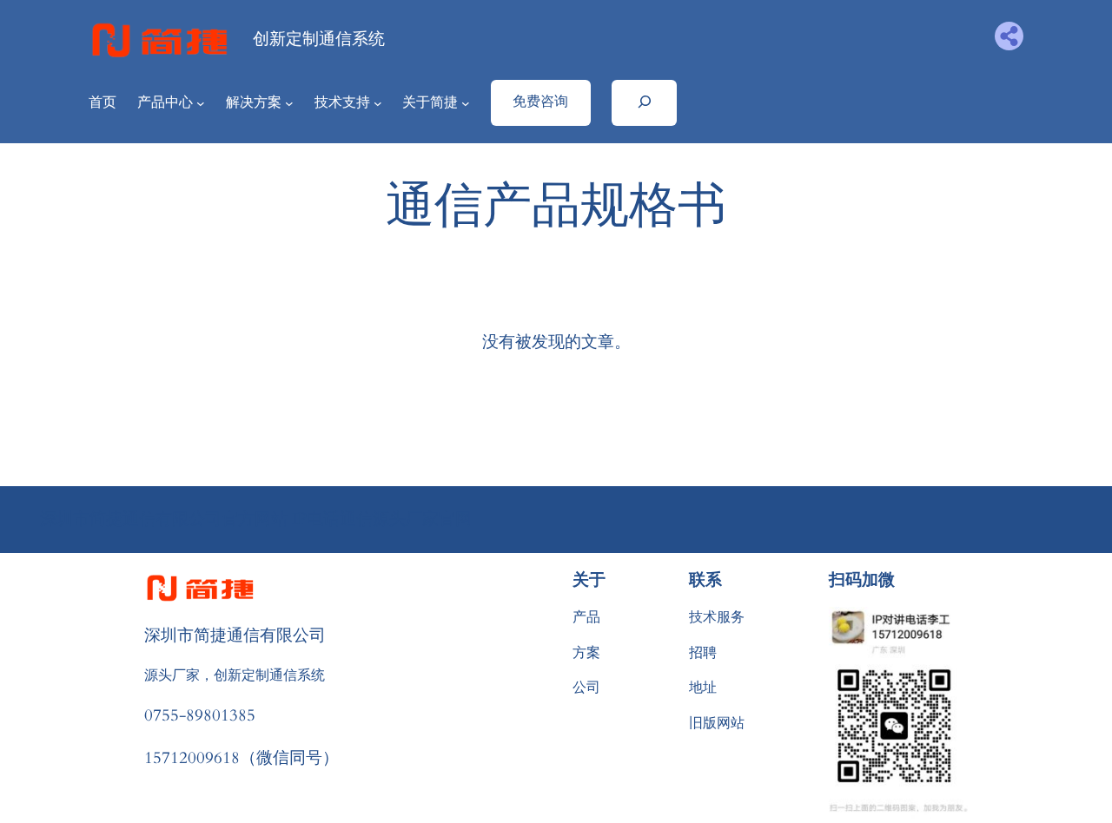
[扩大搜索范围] (644, 102)
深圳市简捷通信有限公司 (235, 634)
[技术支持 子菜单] (378, 103)
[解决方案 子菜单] (289, 103)
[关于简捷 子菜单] (465, 103)
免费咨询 (540, 101)
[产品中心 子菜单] (200, 103)
